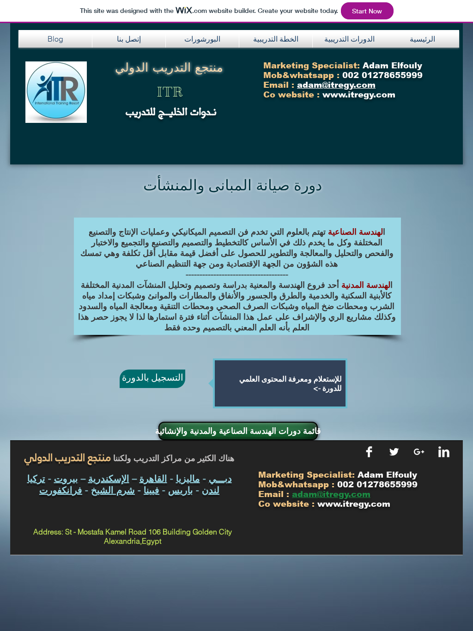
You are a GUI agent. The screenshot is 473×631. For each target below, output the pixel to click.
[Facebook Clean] (369, 451)
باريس (180, 490)
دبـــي (220, 478)
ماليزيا (188, 478)
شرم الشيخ (113, 490)
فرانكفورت (60, 490)
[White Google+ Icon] (418, 451)
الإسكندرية (108, 478)
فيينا (151, 490)
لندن (210, 490)
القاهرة (153, 478)
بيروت (66, 478)
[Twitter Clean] (394, 451)
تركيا (36, 478)
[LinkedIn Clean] (443, 451)
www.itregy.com (353, 504)
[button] (128, 39)
